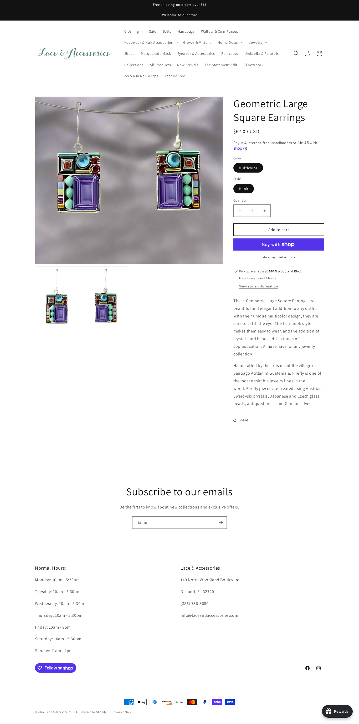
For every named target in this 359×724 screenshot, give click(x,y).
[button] (133, 31)
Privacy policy (121, 712)
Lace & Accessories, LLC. (62, 712)
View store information (258, 286)
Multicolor (248, 167)
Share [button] (243, 420)
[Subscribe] (221, 522)
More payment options (279, 257)
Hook (243, 188)
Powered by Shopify (93, 712)
